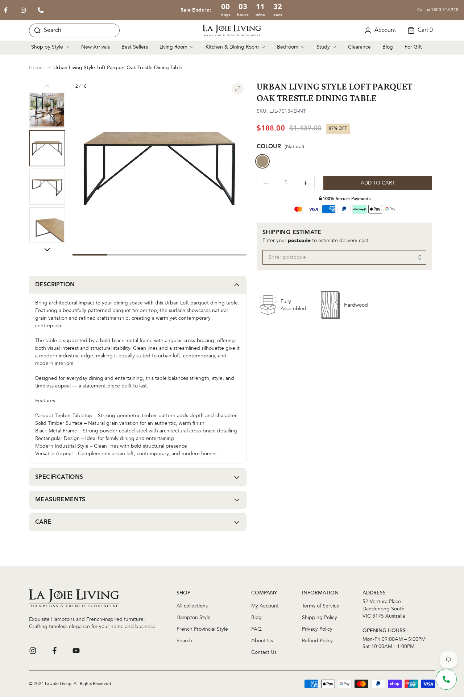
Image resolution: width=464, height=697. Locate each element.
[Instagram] (32, 650)
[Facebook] (54, 650)
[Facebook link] (6, 10)
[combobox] (344, 257)
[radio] (262, 161)
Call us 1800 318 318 (438, 10)
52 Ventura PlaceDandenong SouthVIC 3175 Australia (383, 609)
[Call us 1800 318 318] (41, 10)
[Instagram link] (23, 10)
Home (36, 67)
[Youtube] (76, 650)
